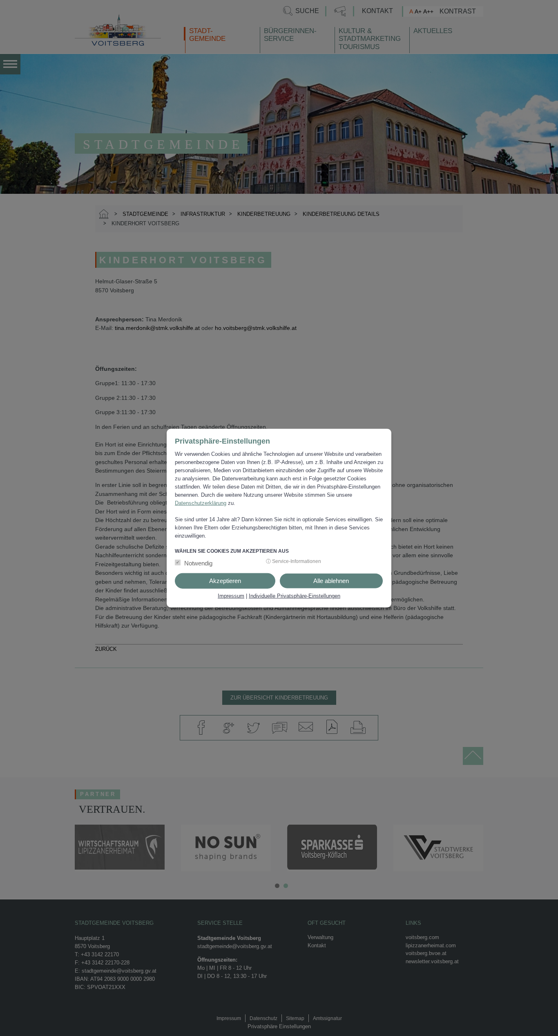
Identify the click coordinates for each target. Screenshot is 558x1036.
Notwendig (198, 563)
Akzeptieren (225, 580)
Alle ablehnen (331, 580)
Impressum (231, 596)
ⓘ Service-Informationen (293, 561)
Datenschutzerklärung (200, 503)
